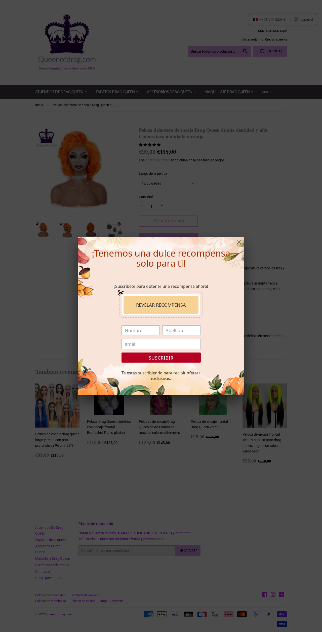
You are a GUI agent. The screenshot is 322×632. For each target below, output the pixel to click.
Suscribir (161, 358)
